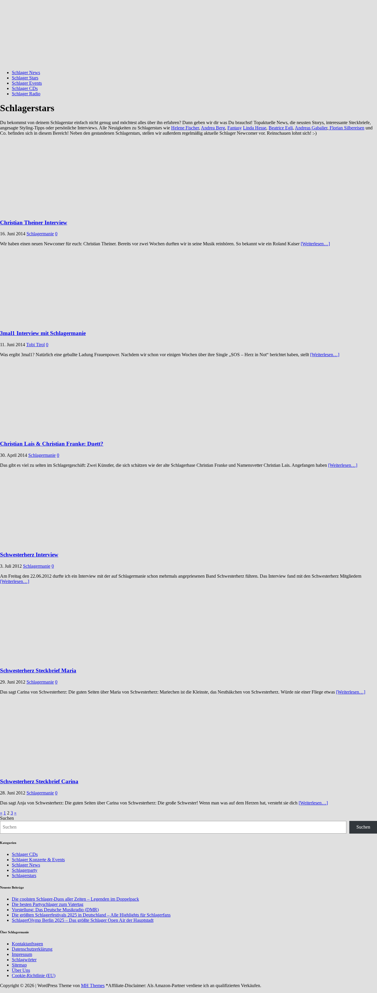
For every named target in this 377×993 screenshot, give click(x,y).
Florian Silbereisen (346, 127)
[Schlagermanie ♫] (188, 62)
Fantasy (234, 127)
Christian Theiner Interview (33, 222)
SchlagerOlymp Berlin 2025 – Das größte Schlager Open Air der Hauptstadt (82, 920)
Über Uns (21, 970)
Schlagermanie (40, 233)
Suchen (7, 818)
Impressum (22, 954)
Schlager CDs (25, 88)
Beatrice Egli (281, 127)
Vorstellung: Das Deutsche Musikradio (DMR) (55, 909)
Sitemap (19, 964)
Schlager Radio (26, 93)
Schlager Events (27, 83)
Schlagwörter (24, 959)
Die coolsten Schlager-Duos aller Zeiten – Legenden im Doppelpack (75, 899)
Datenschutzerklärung (32, 949)
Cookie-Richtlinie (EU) (33, 975)
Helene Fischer (185, 127)
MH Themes (93, 985)
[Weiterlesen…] (315, 243)
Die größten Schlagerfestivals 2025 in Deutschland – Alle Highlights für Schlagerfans (91, 914)
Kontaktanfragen (27, 943)
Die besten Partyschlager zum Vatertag (47, 904)
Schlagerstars (24, 875)
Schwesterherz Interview (29, 555)
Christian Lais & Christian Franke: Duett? (51, 444)
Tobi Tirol (35, 344)
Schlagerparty (24, 870)
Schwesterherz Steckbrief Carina (39, 781)
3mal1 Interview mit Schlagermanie (43, 333)
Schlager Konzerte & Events (38, 859)
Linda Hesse (254, 127)
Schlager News (26, 72)
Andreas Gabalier (311, 127)
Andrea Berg (213, 127)
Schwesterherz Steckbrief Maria (38, 670)
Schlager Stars (25, 77)
